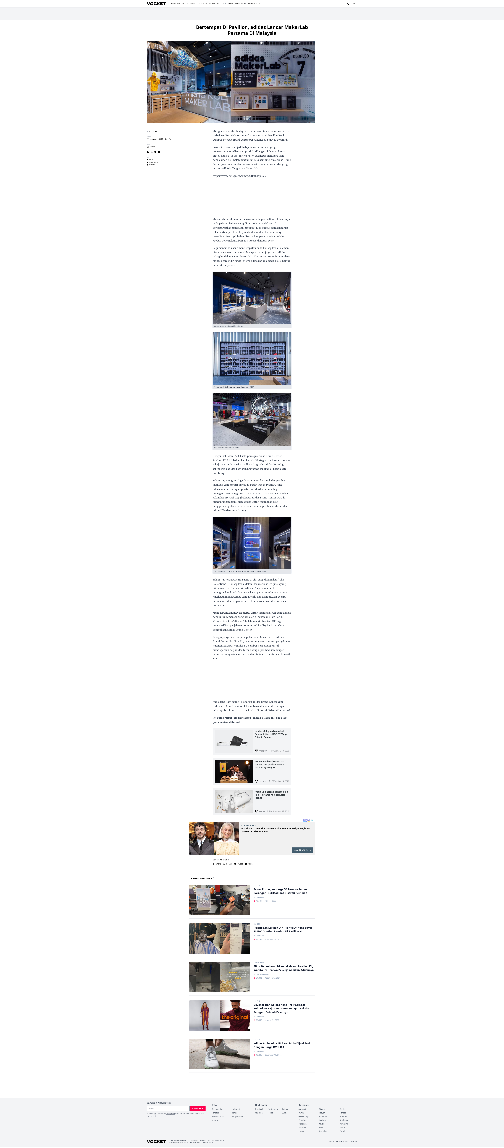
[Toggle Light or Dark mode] (348, 3)
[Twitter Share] (155, 152)
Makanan (302, 1124)
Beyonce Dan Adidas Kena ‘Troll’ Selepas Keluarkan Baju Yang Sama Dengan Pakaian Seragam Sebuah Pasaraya (282, 1008)
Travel (193, 3)
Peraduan (302, 1127)
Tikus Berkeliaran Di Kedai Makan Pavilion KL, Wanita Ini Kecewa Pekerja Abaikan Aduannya (284, 968)
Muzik (321, 1124)
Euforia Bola (254, 3)
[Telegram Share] (159, 152)
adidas (151, 159)
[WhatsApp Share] (152, 152)
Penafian (215, 1113)
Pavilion (152, 165)
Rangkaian (240, 3)
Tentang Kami (218, 1109)
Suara (342, 1127)
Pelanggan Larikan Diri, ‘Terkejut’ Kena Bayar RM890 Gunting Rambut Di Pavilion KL (283, 929)
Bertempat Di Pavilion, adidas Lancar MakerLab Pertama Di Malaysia (252, 30)
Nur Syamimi (263, 974)
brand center (153, 162)
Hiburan (343, 1116)
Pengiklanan (237, 1116)
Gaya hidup (303, 1116)
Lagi (222, 3)
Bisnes (257, 924)
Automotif (214, 3)
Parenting (344, 1124)
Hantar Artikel (218, 1116)
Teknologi (202, 3)
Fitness (343, 1113)
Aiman (261, 936)
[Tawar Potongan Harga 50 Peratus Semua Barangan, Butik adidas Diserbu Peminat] (219, 900)
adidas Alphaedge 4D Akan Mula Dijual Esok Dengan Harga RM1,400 (282, 1045)
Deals (230, 3)
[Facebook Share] (148, 152)
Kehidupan (175, 3)
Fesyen (155, 131)
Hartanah (323, 1116)
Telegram (170, 1113)
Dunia (301, 1113)
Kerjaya (215, 1120)
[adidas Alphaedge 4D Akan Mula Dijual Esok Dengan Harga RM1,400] (219, 1054)
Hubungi (236, 1109)
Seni (321, 1127)
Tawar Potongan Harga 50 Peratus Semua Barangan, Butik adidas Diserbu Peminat (281, 891)
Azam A (152, 147)
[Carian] (354, 3)
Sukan (185, 3)
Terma (234, 1113)
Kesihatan (344, 1120)
